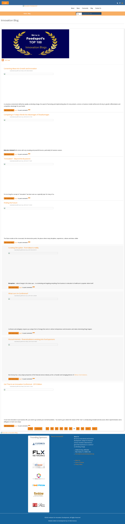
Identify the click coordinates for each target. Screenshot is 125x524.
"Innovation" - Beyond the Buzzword (17, 159)
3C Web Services (72, 521)
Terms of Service (79, 462)
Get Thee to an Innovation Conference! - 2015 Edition (23, 384)
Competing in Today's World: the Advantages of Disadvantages (26, 114)
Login (5, 3)
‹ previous (38, 428)
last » (94, 428)
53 (56, 428)
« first (30, 428)
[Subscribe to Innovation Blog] (9, 432)
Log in (16, 110)
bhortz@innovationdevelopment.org (84, 454)
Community (85, 8)
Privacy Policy (78, 464)
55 (66, 428)
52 (52, 428)
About (72, 8)
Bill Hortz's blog (9, 110)
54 (61, 428)
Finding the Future (10, 203)
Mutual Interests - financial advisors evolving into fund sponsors (31, 339)
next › (88, 428)
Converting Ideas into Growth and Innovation (20, 68)
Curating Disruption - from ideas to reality (23, 248)
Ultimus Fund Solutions (80, 375)
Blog (92, 8)
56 (70, 428)
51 (47, 428)
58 (78, 428)
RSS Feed (7, 60)
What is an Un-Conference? (18, 293)
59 (82, 428)
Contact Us (98, 8)
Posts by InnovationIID (57, 436)
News (78, 8)
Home (25, 13)
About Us (77, 460)
